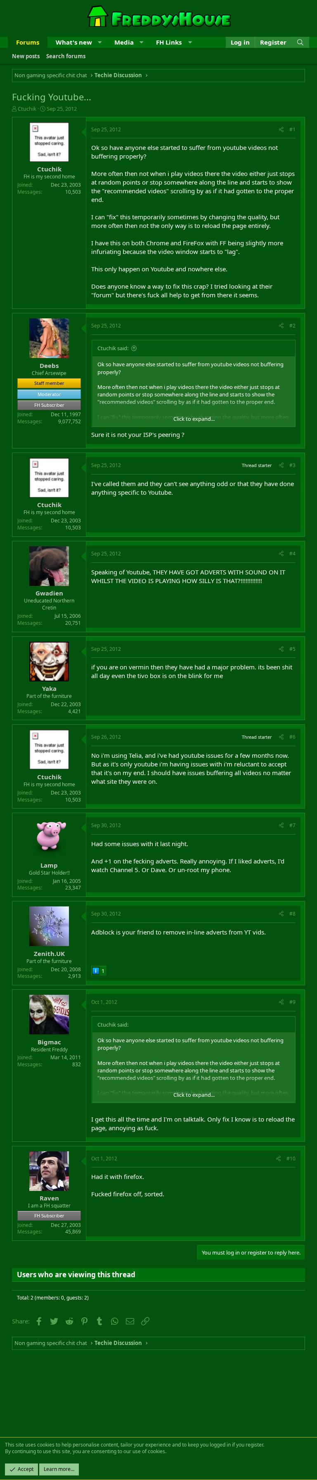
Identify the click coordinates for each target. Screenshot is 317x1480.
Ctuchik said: (112, 348)
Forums (27, 42)
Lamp (49, 865)
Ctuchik (27, 108)
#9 (292, 1002)
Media (124, 42)
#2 (292, 325)
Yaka (49, 688)
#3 (292, 465)
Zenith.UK (49, 953)
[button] (99, 42)
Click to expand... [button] (194, 418)
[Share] (281, 130)
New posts (26, 56)
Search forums (65, 56)
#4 (292, 553)
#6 (292, 736)
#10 (291, 1158)
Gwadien (49, 593)
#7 (292, 825)
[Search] (300, 42)
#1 (292, 129)
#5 (292, 648)
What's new (74, 42)
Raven (49, 1198)
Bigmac (49, 1042)
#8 (292, 913)
